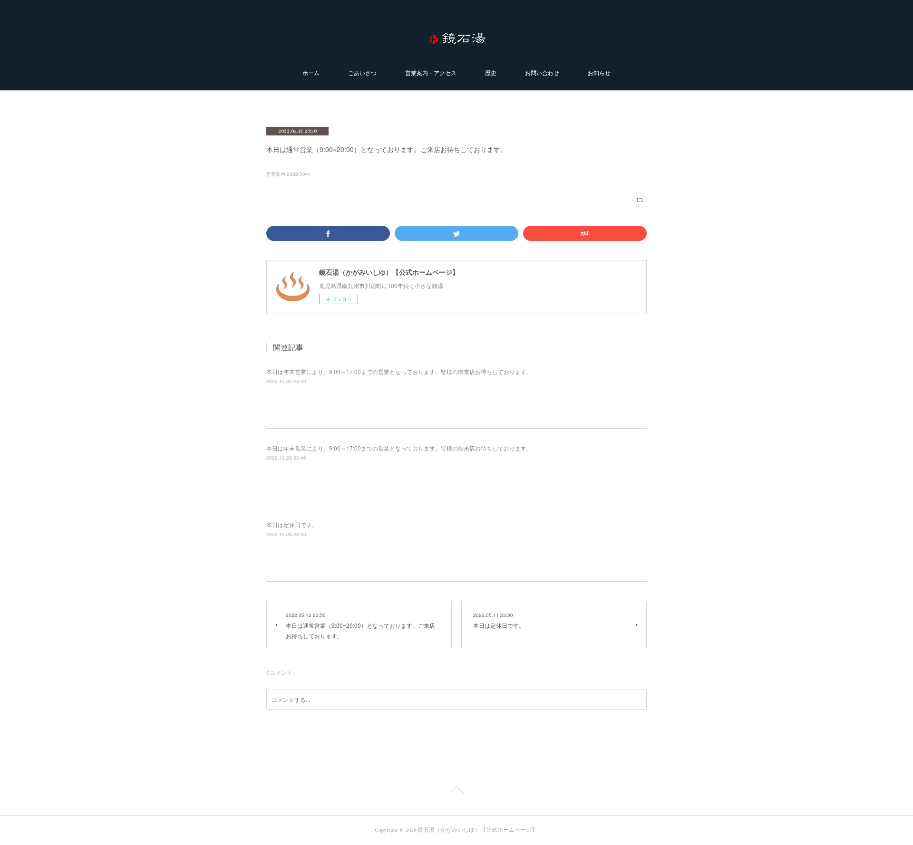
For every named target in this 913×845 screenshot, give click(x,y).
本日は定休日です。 (292, 524)
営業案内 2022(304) (288, 174)
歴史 (490, 73)
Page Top (456, 792)
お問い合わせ (542, 73)
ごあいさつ (362, 73)
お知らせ (599, 73)
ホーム (311, 73)
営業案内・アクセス (430, 73)
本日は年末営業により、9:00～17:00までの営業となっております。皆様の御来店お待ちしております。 (399, 371)
